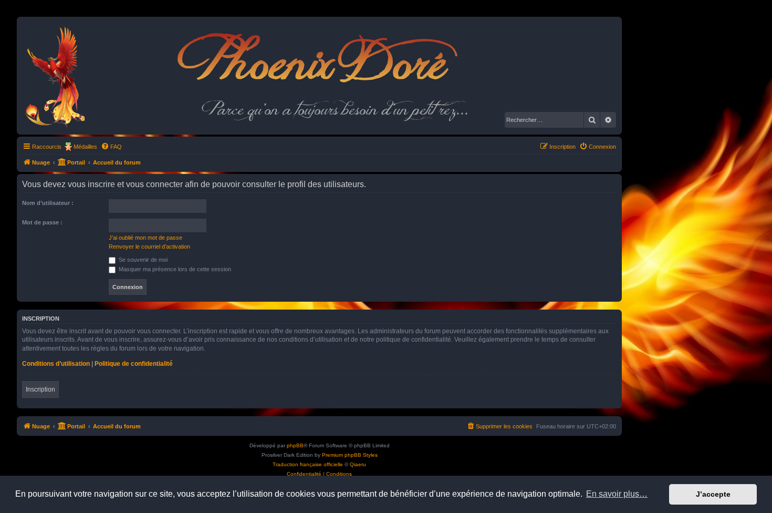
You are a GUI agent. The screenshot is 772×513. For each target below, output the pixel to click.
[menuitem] (111, 146)
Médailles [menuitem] (85, 146)
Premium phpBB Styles (350, 455)
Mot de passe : (42, 222)
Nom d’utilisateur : (48, 203)
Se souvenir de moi (142, 259)
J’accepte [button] (713, 494)
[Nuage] (60, 75)
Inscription (40, 389)
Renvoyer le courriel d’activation (149, 246)
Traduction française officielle (308, 464)
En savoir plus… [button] (617, 493)
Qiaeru (358, 464)
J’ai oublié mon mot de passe (145, 237)
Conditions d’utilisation (56, 363)
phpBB (295, 445)
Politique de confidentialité (134, 363)
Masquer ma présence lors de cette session (174, 269)
